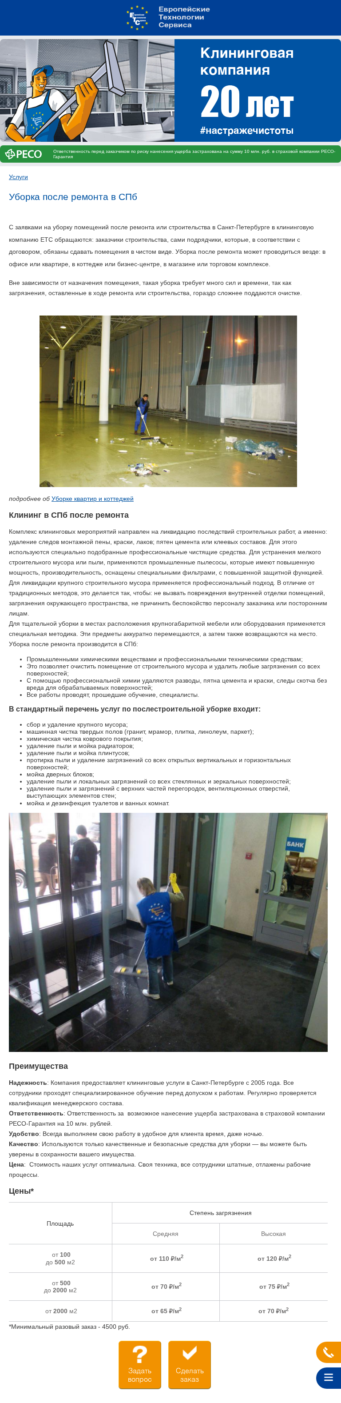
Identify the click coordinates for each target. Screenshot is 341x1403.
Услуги (18, 176)
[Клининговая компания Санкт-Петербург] (170, 18)
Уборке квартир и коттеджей (93, 498)
